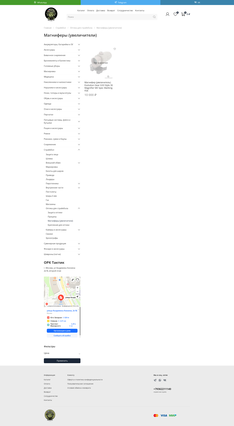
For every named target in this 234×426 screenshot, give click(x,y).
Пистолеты (51, 191)
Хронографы (52, 238)
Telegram (122, 2)
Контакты (139, 10)
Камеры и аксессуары (56, 229)
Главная (48, 27)
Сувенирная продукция (55, 243)
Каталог (81, 10)
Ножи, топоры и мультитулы (57, 93)
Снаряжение (50, 144)
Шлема (49, 158)
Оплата (90, 10)
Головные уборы (52, 66)
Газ (47, 200)
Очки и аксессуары (53, 109)
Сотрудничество (125, 10)
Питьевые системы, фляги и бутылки (57, 121)
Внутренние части (54, 187)
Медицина (49, 76)
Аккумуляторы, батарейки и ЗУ (58, 44)
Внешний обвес (53, 162)
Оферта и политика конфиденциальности (85, 379)
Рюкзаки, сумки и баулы (55, 139)
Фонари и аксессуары (54, 249)
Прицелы (52, 216)
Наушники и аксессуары (55, 87)
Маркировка (52, 167)
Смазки (49, 234)
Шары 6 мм (51, 196)
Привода (50, 175)
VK (198, 2)
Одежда (47, 103)
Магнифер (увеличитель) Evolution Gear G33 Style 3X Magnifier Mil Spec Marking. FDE (98, 86)
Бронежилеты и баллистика (57, 60)
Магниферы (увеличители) (60, 220)
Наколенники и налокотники (57, 82)
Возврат (111, 10)
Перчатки (48, 114)
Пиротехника (52, 183)
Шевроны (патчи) (52, 254)
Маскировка (49, 71)
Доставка (100, 10)
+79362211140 (162, 389)
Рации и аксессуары (53, 128)
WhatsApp (42, 2)
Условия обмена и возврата (79, 388)
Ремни (47, 133)
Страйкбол (61, 27)
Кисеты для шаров (54, 171)
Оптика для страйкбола (81, 27)
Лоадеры (50, 179)
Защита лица (52, 154)
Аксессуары (49, 49)
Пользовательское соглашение (80, 384)
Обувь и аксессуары (53, 98)
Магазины (50, 204)
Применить (62, 360)
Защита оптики (55, 212)
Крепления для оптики (58, 225)
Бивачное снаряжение (54, 55)
